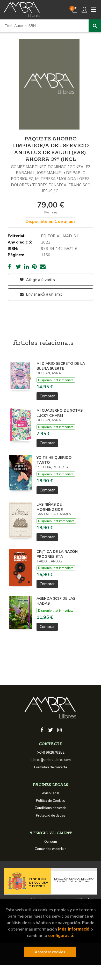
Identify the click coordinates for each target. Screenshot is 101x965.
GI (58, 191)
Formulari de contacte (50, 767)
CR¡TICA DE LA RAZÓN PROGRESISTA (57, 554)
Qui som (50, 841)
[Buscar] (95, 25)
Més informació (73, 929)
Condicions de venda (51, 808)
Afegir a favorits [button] (40, 280)
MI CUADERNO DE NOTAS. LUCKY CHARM (60, 413)
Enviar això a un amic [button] (43, 294)
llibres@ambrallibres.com (51, 759)
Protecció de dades (50, 815)
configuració (60, 936)
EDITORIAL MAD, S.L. (60, 236)
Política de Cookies (50, 800)
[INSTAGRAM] (59, 729)
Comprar (47, 396)
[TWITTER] (50, 729)
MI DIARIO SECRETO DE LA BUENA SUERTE (61, 366)
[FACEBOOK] (42, 729)
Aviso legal (50, 793)
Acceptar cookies (50, 952)
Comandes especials (51, 849)
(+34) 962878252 (50, 752)
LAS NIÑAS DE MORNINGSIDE (50, 507)
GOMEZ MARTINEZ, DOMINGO (39, 166)
